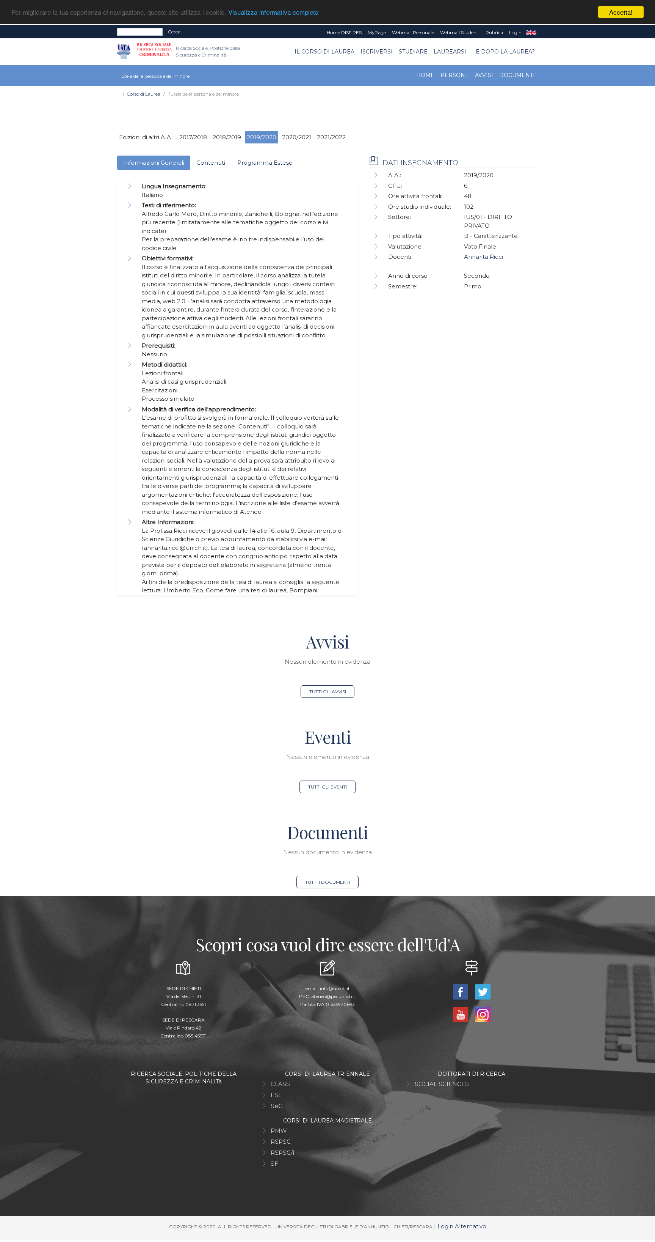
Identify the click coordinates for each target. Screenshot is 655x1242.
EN (531, 33)
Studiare (413, 51)
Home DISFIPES (344, 32)
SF (274, 1163)
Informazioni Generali (153, 162)
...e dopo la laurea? (503, 51)
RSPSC (281, 1141)
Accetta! (621, 12)
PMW (279, 1130)
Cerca (174, 32)
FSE (276, 1095)
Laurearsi (450, 51)
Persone (454, 75)
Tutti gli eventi (327, 787)
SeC (276, 1106)
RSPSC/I (283, 1152)
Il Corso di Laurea (324, 51)
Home (425, 75)
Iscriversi (376, 51)
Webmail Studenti (459, 32)
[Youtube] (461, 1014)
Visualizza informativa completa (273, 12)
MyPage (377, 32)
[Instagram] (483, 1014)
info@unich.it (335, 988)
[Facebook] (461, 991)
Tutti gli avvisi (327, 691)
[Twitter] (483, 991)
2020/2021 (296, 137)
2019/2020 (261, 137)
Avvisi (484, 75)
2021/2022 (331, 137)
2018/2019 (227, 137)
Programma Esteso (265, 162)
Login (515, 32)
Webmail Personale (413, 32)
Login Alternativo (461, 1226)
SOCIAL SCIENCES (442, 1084)
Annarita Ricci (483, 256)
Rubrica (494, 32)
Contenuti (210, 162)
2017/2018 (193, 137)
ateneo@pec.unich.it (333, 996)
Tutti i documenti (327, 882)
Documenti (517, 75)
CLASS (280, 1084)
